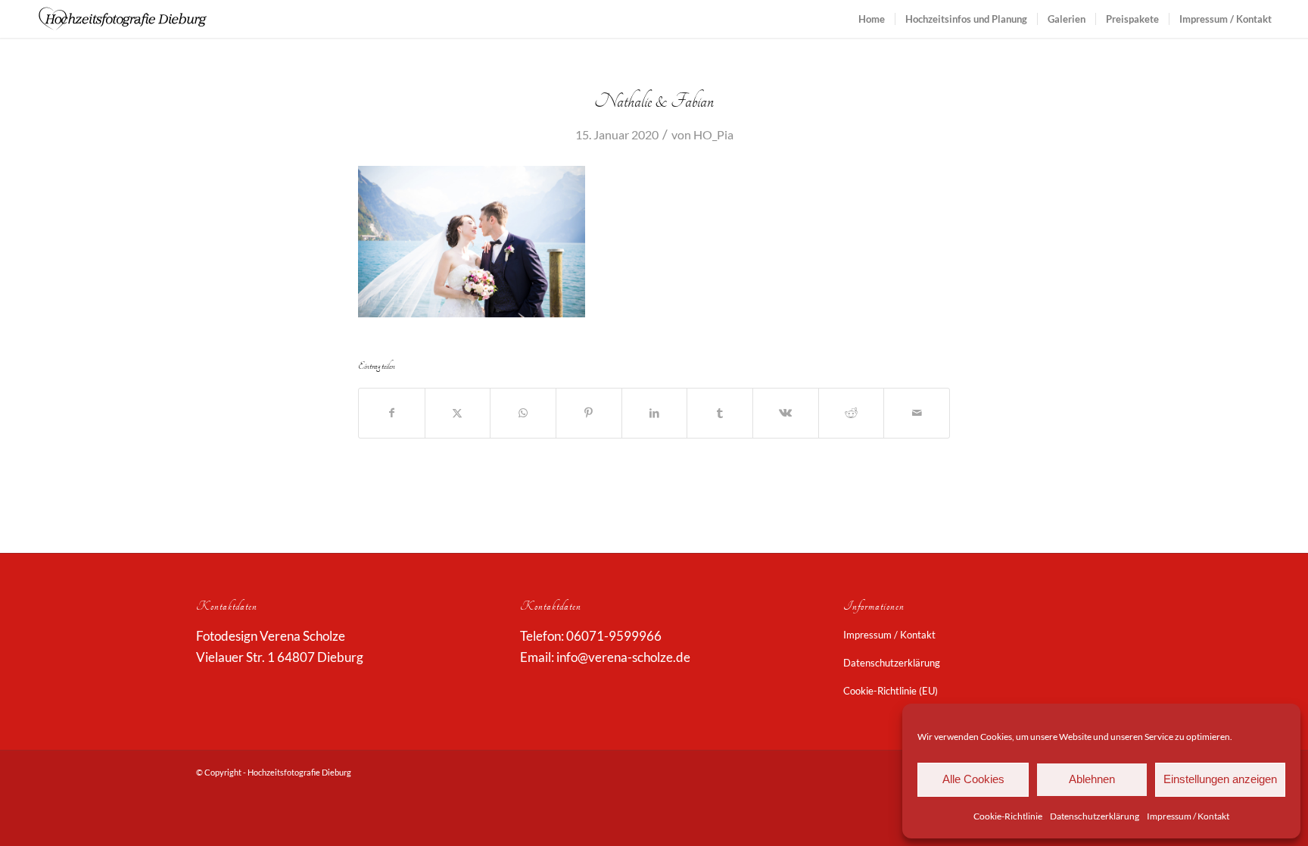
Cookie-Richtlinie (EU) (890, 691)
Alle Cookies (973, 779)
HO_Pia (713, 134)
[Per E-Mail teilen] (916, 413)
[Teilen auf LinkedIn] (654, 413)
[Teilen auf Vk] (785, 413)
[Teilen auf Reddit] (851, 413)
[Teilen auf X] (457, 413)
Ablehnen (1092, 779)
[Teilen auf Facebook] (392, 413)
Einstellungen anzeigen (1220, 779)
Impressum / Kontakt (1188, 816)
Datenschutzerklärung (1094, 816)
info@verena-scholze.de (623, 657)
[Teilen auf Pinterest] (588, 413)
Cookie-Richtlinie (1007, 816)
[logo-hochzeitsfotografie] (122, 19)
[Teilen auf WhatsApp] (523, 413)
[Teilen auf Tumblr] (719, 413)
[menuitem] (872, 19)
